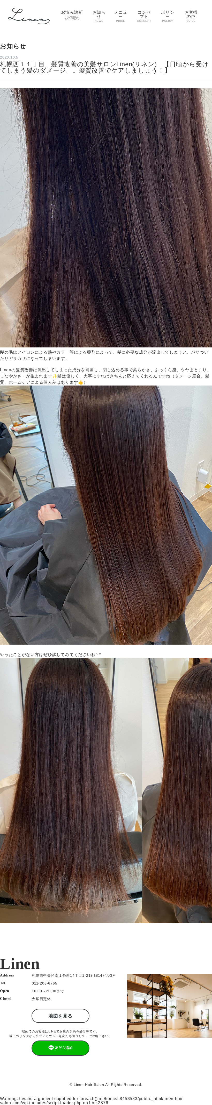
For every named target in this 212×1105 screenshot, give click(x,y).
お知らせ (99, 16)
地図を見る (60, 1015)
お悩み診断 (72, 15)
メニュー (120, 16)
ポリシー (167, 16)
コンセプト (144, 16)
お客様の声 (191, 16)
